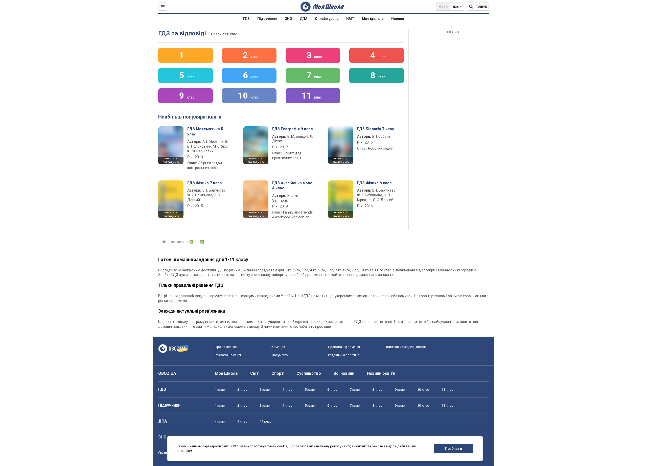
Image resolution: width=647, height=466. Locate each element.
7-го (338, 270)
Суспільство (308, 373)
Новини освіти (381, 373)
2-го (296, 270)
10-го (364, 270)
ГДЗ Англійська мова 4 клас (292, 185)
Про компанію (226, 347)
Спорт (277, 373)
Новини (397, 19)
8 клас (377, 389)
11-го (378, 270)
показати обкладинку (171, 160)
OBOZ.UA (167, 373)
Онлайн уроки (327, 19)
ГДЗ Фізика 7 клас (204, 183)
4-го (313, 270)
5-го (321, 270)
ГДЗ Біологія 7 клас (375, 129)
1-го (288, 270)
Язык (457, 7)
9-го (355, 270)
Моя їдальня (373, 19)
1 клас (220, 389)
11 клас (447, 389)
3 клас (265, 389)
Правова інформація (344, 347)
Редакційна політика (343, 355)
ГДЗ (246, 19)
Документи (280, 355)
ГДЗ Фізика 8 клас (374, 183)
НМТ (350, 19)
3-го (305, 270)
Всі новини (344, 373)
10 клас (423, 389)
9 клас (400, 389)
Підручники (267, 19)
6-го (330, 270)
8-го (346, 270)
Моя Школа (226, 373)
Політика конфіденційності (405, 347)
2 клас (242, 389)
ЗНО (288, 19)
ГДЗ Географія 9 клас (292, 129)
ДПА (303, 19)
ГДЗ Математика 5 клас (205, 131)
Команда (278, 347)
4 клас (287, 389)
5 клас (310, 389)
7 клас (355, 389)
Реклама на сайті (228, 355)
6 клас (332, 389)
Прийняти (453, 449)
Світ (254, 373)
